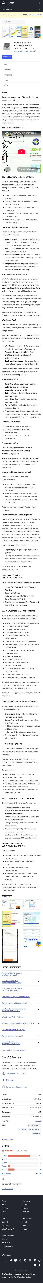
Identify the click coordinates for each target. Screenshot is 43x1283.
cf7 (29, 1125)
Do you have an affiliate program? (14, 1003)
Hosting (5, 1208)
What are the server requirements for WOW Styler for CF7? (14, 1010)
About (4, 1201)
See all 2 (38, 1121)
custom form (36, 1133)
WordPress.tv (8, 1229)
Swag (25, 1229)
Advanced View (8, 1139)
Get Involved (27, 1218)
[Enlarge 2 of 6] (18, 913)
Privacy (5, 1212)
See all (38, 1174)
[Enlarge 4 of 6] (38, 902)
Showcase (26, 1201)
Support (5, 1222)
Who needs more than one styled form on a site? (11, 982)
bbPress (6, 1243)
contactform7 (36, 1129)
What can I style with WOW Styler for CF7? (18, 1023)
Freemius (9, 1080)
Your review (6, 1174)
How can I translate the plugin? (13, 1030)
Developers (6, 1226)
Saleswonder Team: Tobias (24, 51)
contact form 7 (36, 1125)
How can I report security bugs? (14, 1050)
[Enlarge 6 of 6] (38, 931)
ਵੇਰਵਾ (6, 64)
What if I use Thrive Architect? (13, 1017)
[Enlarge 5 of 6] (38, 914)
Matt (5, 1239)
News (4, 1205)
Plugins (25, 1208)
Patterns (25, 1212)
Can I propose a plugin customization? (16, 997)
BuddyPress (7, 1246)
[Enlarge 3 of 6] (18, 931)
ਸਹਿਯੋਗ (6, 85)
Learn (4, 1218)
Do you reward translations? (12, 1036)
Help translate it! (35, 15)
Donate (26, 1226)
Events (25, 1222)
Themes (25, 1205)
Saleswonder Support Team (16, 1087)
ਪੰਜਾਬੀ (9, 1255)
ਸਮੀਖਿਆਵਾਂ (8, 70)
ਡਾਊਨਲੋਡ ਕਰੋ (6, 57)
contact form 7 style (25, 1129)
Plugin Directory (7, 9)
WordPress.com (9, 1236)
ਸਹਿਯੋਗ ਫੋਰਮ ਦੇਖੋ (7, 1189)
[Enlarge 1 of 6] (18, 902)
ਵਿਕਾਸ (6, 80)
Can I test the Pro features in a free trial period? (12, 974)
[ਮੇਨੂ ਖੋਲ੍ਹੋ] (40, 3)
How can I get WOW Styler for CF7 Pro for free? (12, 989)
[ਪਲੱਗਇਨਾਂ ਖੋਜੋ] (23, 22)
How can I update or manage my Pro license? (11, 1043)
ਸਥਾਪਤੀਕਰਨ (8, 75)
